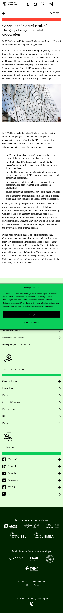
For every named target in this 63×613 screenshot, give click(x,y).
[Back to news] (3, 13)
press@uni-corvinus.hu (19, 344)
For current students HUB (14, 337)
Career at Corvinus (11, 402)
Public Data (7, 395)
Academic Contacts (11, 330)
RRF (4, 416)
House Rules (8, 388)
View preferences (31, 322)
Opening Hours (9, 381)
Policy (36, 585)
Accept (31, 314)
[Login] (27, 4)
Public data (7, 423)
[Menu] (58, 4)
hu (50, 4)
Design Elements (10, 409)
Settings (27, 585)
